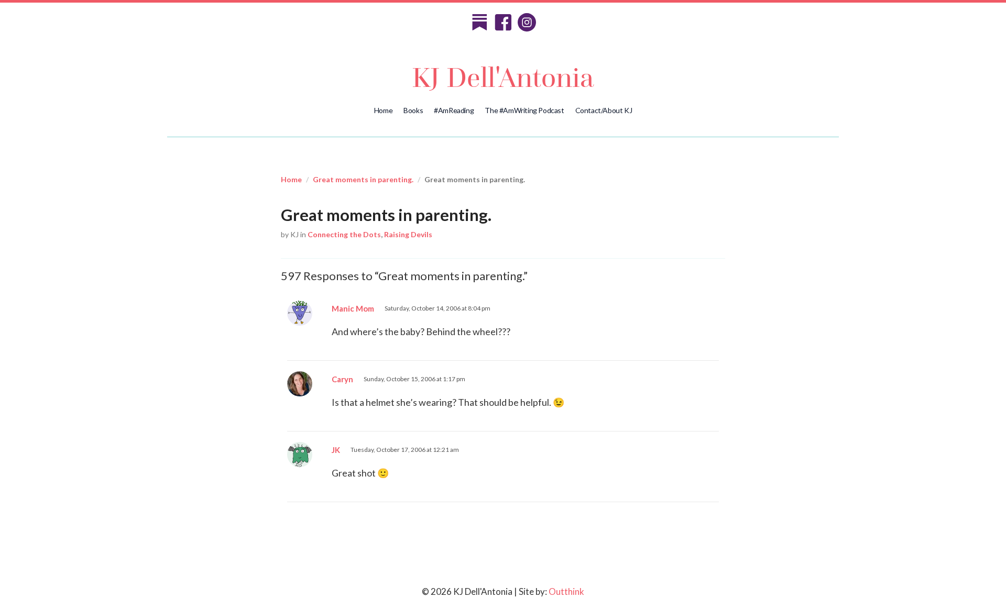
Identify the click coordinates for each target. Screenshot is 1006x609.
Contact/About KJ (603, 110)
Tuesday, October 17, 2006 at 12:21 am (405, 449)
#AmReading (454, 110)
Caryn (342, 379)
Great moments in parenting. (363, 179)
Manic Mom (353, 308)
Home (383, 110)
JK (336, 450)
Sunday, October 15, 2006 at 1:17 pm (414, 379)
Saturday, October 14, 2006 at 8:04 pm (437, 308)
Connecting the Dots (344, 234)
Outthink (566, 591)
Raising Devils (408, 234)
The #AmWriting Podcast (524, 110)
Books (413, 110)
